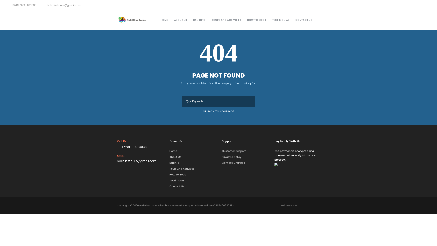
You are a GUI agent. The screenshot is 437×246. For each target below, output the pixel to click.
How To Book (256, 20)
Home (164, 20)
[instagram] (429, 5)
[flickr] (418, 5)
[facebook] (412, 5)
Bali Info (199, 20)
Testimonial (280, 20)
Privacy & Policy (231, 157)
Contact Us (303, 20)
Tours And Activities (226, 20)
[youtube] (423, 5)
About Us (180, 20)
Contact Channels (233, 163)
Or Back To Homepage (218, 111)
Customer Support (234, 151)
